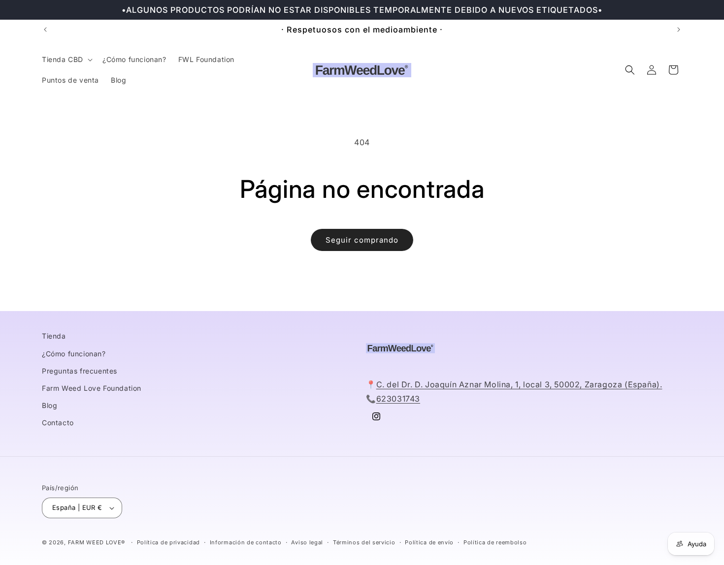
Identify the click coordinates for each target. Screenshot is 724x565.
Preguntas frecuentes (79, 371)
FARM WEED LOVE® (97, 542)
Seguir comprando (362, 240)
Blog (49, 405)
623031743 (398, 399)
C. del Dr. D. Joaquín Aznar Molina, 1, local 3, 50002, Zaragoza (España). (519, 384)
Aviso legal (307, 542)
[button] (66, 59)
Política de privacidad (168, 542)
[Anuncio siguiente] (679, 29)
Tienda (54, 336)
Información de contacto (246, 542)
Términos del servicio (364, 542)
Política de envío (429, 542)
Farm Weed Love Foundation (91, 388)
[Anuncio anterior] (45, 29)
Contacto (58, 422)
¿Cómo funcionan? (74, 353)
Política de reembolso (495, 542)
